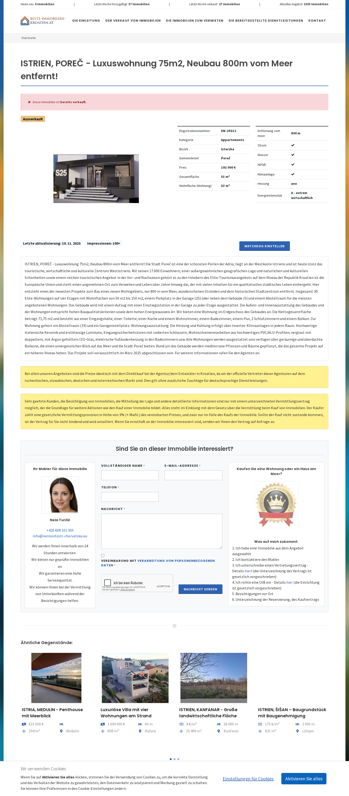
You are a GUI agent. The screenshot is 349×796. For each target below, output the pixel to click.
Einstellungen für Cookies (248, 778)
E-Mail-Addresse (183, 465)
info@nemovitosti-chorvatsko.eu (60, 536)
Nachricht (113, 509)
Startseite (28, 38)
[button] (171, 759)
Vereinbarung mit (158, 563)
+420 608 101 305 (60, 530)
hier (248, 570)
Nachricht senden (200, 589)
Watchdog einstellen (265, 246)
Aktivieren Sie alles (303, 778)
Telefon (110, 487)
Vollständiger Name (123, 465)
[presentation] (16, 702)
